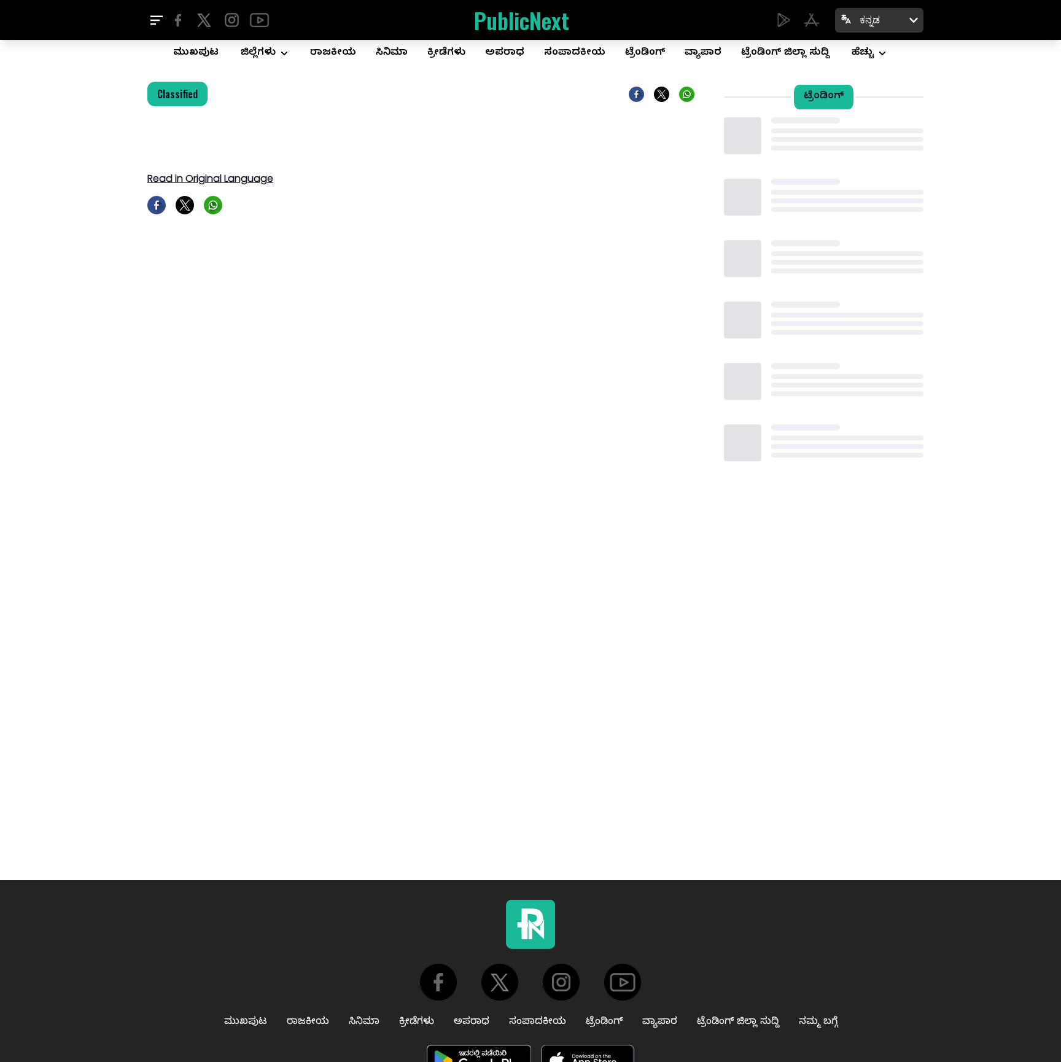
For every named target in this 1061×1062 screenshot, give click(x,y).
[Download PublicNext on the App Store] (811, 20)
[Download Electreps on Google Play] (784, 20)
